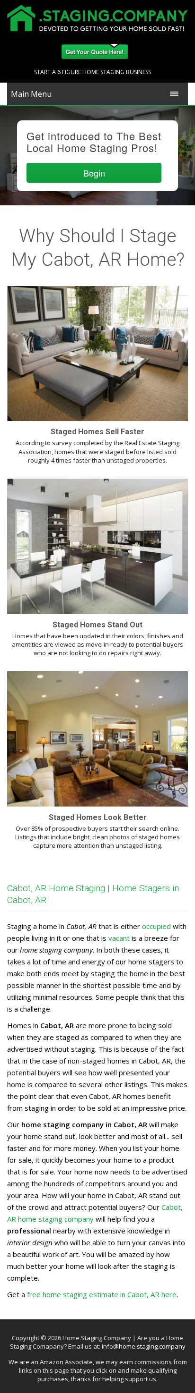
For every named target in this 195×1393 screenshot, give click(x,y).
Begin (94, 173)
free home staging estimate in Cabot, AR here (102, 1294)
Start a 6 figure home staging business (92, 72)
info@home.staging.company (144, 1346)
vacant (119, 938)
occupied (156, 926)
